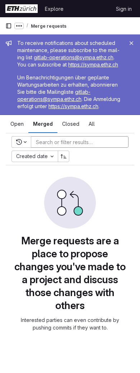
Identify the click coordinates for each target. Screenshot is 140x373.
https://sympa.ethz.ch (93, 64)
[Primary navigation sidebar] (8, 26)
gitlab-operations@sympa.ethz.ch (73, 57)
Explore (54, 9)
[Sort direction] (63, 156)
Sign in (124, 9)
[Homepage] (21, 8)
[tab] (17, 124)
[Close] (131, 43)
